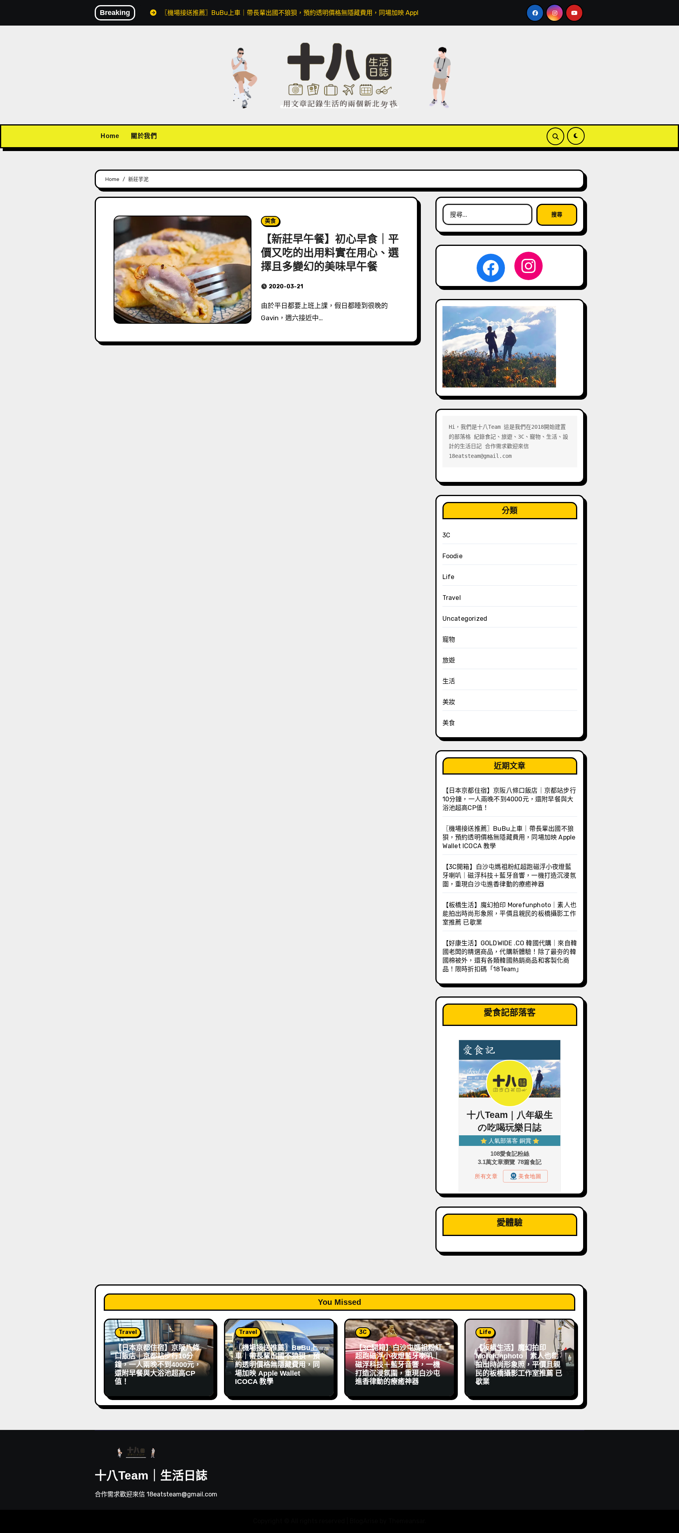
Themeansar (406, 1521)
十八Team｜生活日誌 (151, 1475)
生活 (448, 681)
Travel (451, 597)
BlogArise (364, 1521)
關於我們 (144, 136)
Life (448, 577)
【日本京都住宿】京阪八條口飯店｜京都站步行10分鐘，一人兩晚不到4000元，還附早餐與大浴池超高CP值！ (509, 799)
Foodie (452, 556)
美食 (270, 221)
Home (110, 136)
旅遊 (448, 660)
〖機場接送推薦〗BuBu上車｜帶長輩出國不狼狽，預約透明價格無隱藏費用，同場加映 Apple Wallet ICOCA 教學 (509, 837)
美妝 (448, 702)
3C (446, 535)
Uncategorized (465, 618)
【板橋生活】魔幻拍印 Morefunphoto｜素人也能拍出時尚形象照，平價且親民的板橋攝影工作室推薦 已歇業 (509, 913)
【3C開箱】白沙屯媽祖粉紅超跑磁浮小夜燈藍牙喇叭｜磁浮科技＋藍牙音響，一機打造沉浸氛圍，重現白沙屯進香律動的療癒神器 (509, 875)
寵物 (448, 639)
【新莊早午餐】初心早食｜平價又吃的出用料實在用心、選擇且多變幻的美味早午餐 (330, 253)
